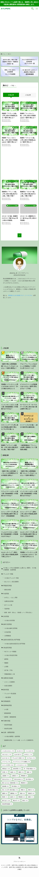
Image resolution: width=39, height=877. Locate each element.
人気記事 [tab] (28, 95)
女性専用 (17, 768)
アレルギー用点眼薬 (10, 693)
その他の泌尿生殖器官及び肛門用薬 (14, 643)
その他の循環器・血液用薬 (12, 736)
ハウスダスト (21, 765)
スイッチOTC (7, 765)
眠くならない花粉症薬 (10, 783)
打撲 (4, 772)
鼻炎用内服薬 (8, 725)
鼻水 (25, 800)
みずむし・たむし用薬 (10, 597)
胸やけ (31, 790)
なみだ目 (17, 754)
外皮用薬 (6, 593)
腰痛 (4, 793)
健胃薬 (6, 659)
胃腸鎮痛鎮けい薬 (9, 674)
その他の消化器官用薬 (10, 655)
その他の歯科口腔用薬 (10, 628)
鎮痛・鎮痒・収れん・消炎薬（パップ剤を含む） (18, 612)
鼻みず (16, 800)
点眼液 (5, 776)
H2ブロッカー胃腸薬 (10, 651)
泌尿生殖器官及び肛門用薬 (11, 640)
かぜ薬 (6, 709)
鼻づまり (6, 800)
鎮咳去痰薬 (7, 589)
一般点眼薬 (7, 697)
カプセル (31, 758)
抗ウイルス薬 (8, 605)
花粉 (22, 793)
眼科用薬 (6, 690)
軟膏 (4, 797)
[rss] (19, 858)
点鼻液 (15, 776)
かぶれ (20, 751)
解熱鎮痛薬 (7, 713)
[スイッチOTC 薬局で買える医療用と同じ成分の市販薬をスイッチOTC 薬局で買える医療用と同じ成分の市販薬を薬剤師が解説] (5, 8)
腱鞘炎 (13, 793)
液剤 (21, 772)
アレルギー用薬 (8, 574)
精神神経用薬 (7, 705)
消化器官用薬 (7, 648)
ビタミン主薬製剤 (9, 682)
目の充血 (29, 779)
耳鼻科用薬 (6, 721)
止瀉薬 (6, 666)
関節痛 (22, 797)
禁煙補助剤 (6, 701)
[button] (32, 8)
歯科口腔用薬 (7, 624)
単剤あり (6, 768)
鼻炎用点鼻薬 (8, 728)
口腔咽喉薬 (7, 636)
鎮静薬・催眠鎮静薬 (10, 717)
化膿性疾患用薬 (8, 601)
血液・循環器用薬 (9, 732)
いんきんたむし (8, 751)
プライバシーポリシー (19, 861)
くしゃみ (29, 751)
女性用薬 (6, 616)
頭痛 (30, 797)
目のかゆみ (18, 779)
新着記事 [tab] (11, 95)
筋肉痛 (5, 786)
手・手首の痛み (29, 768)
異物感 (24, 776)
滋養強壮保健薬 (8, 678)
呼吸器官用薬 (7, 585)
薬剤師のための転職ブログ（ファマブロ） (20, 295)
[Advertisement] (19, 31)
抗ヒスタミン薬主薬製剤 (11, 581)
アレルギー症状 (18, 758)
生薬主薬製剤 (8, 685)
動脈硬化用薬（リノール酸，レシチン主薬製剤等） (19, 740)
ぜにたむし (6, 754)
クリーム (6, 761)
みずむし (28, 754)
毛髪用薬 (7, 608)
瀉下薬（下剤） (8, 670)
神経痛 (24, 783)
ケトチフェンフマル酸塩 (21, 761)
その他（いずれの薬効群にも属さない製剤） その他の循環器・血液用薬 (19, 569)
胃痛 (23, 790)
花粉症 (31, 793)
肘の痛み (16, 786)
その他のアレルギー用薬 (11, 578)
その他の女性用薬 (9, 620)
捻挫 (13, 772)
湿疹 (29, 772)
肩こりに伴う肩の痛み (10, 790)
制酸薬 (6, 663)
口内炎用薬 (7, 632)
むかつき (5, 758)
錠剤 (13, 797)
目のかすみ (6, 779)
